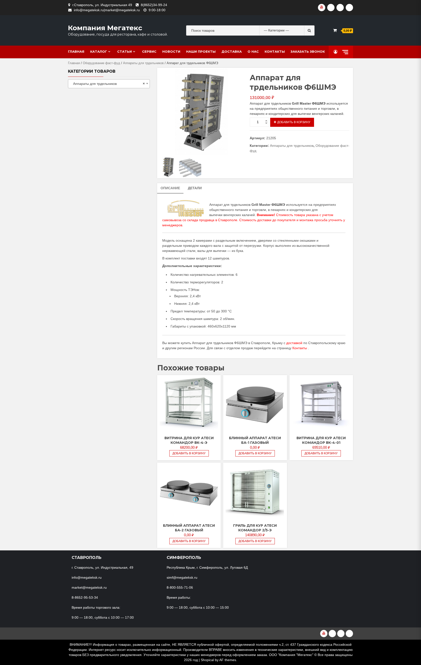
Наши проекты (201, 51)
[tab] (170, 188)
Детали (195, 188)
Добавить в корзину (293, 122)
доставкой (294, 343)
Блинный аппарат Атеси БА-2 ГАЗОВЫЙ (189, 527)
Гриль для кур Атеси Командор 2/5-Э (255, 527)
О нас (253, 51)
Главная (76, 51)
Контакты (275, 51)
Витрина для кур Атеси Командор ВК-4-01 (321, 440)
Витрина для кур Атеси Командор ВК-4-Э (189, 440)
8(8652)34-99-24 (154, 5)
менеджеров (172, 225)
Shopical (207, 660)
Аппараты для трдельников (143, 63)
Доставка (231, 51)
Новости (171, 51)
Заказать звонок (308, 51)
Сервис (149, 51)
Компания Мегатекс (105, 28)
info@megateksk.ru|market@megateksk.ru (107, 10)
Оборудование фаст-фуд (101, 63)
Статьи (124, 51)
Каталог (98, 51)
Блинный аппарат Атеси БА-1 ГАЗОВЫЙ (255, 440)
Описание (170, 188)
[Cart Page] (335, 30)
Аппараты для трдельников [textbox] (107, 84)
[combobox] (109, 83)
